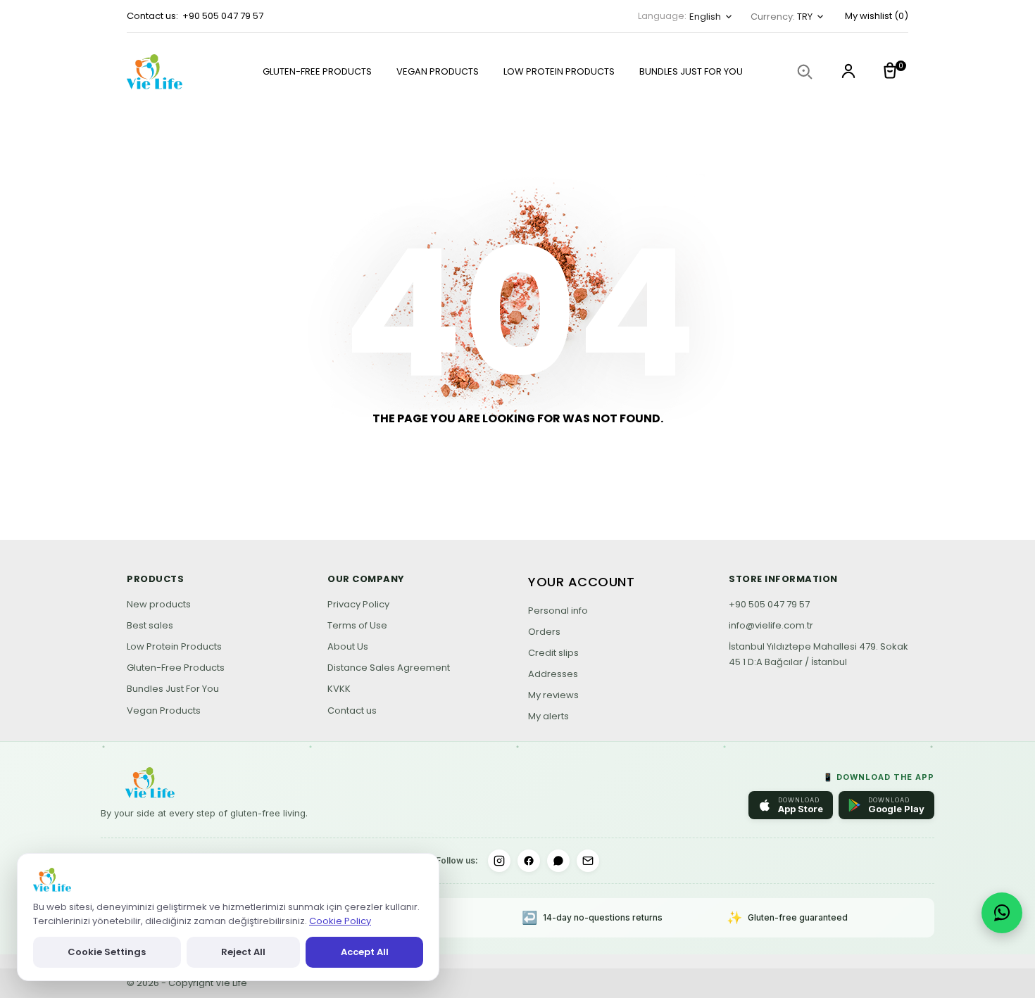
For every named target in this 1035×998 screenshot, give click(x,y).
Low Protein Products (174, 646)
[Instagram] (499, 860)
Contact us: (152, 16)
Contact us (352, 710)
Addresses (553, 674)
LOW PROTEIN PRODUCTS (559, 71)
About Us (347, 646)
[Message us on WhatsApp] (1001, 912)
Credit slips (553, 652)
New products (159, 604)
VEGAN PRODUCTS (437, 71)
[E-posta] (588, 860)
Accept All (365, 952)
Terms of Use (357, 625)
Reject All (243, 952)
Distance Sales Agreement (388, 667)
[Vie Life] (169, 71)
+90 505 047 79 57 (222, 16)
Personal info (558, 610)
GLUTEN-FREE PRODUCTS (317, 71)
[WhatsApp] (558, 860)
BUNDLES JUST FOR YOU (691, 71)
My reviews (553, 695)
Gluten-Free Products (176, 667)
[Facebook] (529, 860)
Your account (581, 581)
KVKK (339, 688)
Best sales (150, 625)
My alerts (548, 716)
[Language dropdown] (848, 73)
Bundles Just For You (173, 688)
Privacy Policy (358, 604)
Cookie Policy (340, 921)
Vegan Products (164, 710)
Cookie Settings (107, 952)
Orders (544, 631)
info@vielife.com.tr (771, 625)
